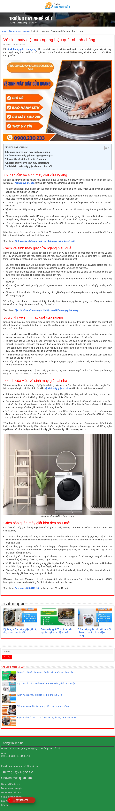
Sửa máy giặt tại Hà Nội (27, 588)
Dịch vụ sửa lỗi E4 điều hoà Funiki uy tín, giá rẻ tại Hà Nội (46, 683)
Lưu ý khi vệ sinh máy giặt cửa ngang (27, 159)
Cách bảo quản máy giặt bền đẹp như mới (29, 166)
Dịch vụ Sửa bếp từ (11, 784)
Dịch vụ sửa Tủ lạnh (11, 792)
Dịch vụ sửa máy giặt (19, 31)
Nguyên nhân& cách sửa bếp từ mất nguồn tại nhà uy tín (45, 672)
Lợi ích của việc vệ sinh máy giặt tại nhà (28, 163)
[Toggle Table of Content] (105, 148)
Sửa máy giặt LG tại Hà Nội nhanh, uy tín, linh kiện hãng (94, 632)
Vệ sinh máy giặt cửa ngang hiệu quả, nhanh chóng (43, 706)
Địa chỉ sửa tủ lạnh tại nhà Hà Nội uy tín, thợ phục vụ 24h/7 (46, 717)
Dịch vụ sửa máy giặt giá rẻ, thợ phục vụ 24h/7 (20, 631)
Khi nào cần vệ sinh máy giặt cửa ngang (28, 152)
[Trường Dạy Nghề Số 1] (57, 5)
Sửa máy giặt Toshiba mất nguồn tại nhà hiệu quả (56, 631)
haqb (8, 45)
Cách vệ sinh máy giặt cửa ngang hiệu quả (30, 155)
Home (4, 31)
